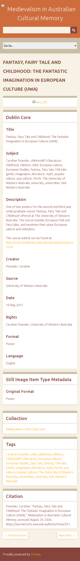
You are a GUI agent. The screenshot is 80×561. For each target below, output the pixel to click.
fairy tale (36, 463)
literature (38, 467)
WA (51, 476)
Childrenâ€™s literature (21, 458)
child (34, 454)
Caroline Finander (17, 454)
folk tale (60, 463)
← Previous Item (15, 535)
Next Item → (67, 535)
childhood (44, 454)
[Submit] (73, 30)
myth (49, 467)
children (57, 454)
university (41, 476)
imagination (23, 467)
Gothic (10, 467)
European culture (49, 458)
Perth (58, 467)
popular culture (27, 472)
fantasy (49, 463)
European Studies (17, 463)
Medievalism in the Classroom (25, 429)
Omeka (35, 554)
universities (26, 476)
